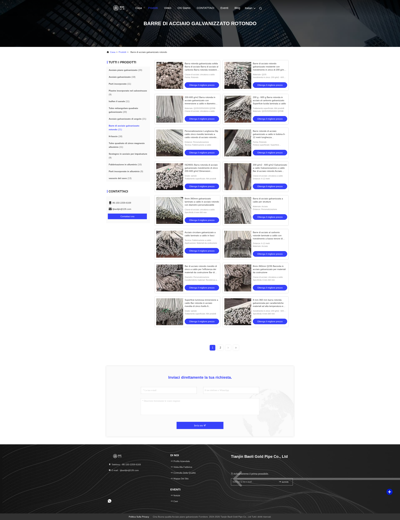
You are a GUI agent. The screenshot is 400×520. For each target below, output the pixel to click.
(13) (120, 178)
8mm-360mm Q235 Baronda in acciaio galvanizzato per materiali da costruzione (269, 269)
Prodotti (153, 8)
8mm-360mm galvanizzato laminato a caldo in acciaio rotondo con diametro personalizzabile (202, 201)
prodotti (122, 52)
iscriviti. (285, 482)
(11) (120, 84)
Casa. (113, 52)
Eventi (224, 8)
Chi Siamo (184, 8)
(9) (128, 92)
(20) (125, 70)
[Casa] (119, 8)
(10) (125, 164)
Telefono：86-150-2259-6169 (126, 464)
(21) (127, 119)
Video (167, 8)
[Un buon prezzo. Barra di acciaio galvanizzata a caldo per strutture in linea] (237, 210)
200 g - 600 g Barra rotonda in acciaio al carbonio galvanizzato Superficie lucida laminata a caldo (269, 100)
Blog (237, 8)
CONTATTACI (205, 8)
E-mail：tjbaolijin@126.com (125, 470)
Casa (138, 8)
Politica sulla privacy (139, 516)
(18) (122, 77)
